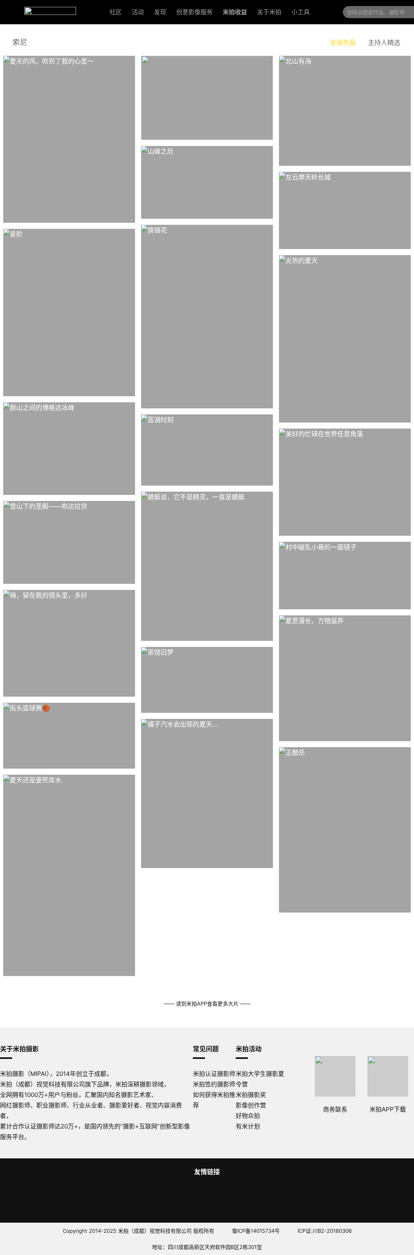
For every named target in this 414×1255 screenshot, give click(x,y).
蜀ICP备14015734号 (256, 1231)
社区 (116, 12)
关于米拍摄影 (19, 1049)
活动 (138, 12)
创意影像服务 (194, 12)
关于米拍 (269, 12)
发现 (160, 12)
